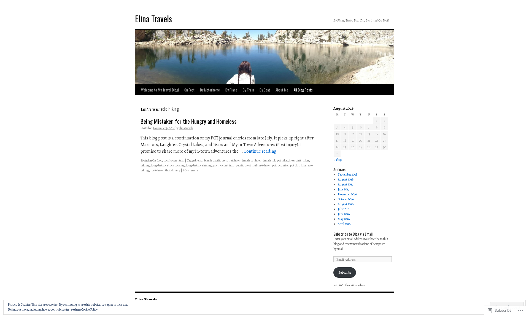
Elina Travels (153, 18)
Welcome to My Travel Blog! (160, 90)
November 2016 (347, 194)
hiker (306, 160)
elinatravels (186, 128)
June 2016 (344, 214)
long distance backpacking (168, 165)
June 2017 (343, 189)
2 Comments (190, 170)
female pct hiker (251, 160)
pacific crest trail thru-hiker (253, 165)
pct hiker (283, 165)
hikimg (145, 165)
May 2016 (344, 219)
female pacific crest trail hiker (222, 160)
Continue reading (262, 151)
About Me (282, 90)
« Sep (337, 159)
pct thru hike (298, 165)
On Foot (189, 90)
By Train (248, 90)
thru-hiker (156, 170)
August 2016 (345, 204)
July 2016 (343, 209)
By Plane (231, 90)
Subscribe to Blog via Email (353, 234)
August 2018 (346, 179)
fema (199, 160)
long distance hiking (199, 165)
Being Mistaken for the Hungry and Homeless (189, 121)
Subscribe (344, 272)
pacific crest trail (173, 160)
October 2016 (346, 199)
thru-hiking (172, 170)
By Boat (265, 90)
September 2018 (348, 174)
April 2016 (344, 224)
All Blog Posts (303, 90)
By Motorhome (210, 90)
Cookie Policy (89, 309)
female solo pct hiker (275, 160)
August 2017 (345, 184)
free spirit (295, 160)
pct (274, 165)
